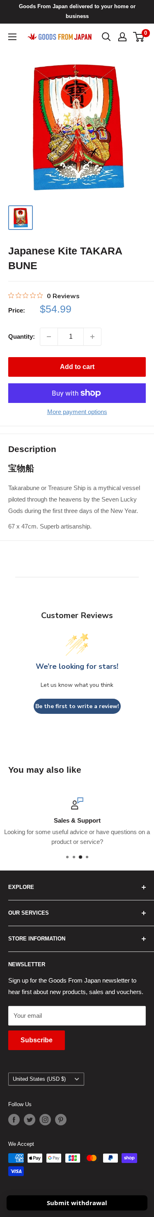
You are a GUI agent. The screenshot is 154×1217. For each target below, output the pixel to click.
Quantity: (21, 336)
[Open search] (106, 36)
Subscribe (37, 1040)
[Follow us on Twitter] (29, 1119)
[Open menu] (12, 37)
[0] (139, 37)
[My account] (122, 36)
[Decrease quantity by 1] (48, 336)
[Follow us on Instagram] (45, 1119)
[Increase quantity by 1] (92, 336)
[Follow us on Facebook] (14, 1119)
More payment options (77, 411)
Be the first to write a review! (77, 706)
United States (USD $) (39, 1079)
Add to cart (77, 366)
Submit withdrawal (77, 1203)
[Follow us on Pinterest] (61, 1119)
